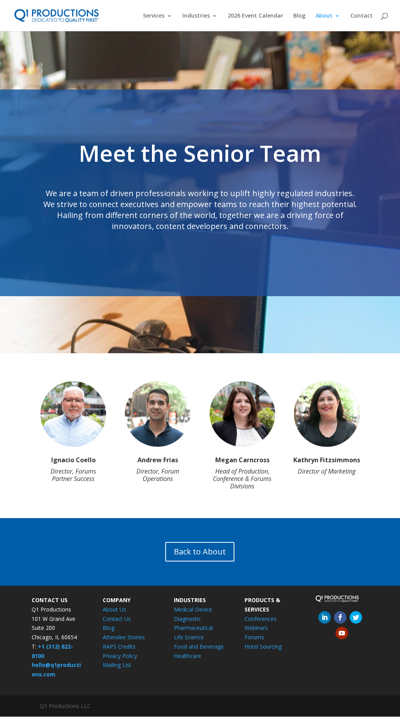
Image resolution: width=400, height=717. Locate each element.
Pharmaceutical (193, 627)
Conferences (261, 618)
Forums (254, 637)
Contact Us (117, 618)
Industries (196, 16)
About (324, 16)
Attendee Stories (124, 637)
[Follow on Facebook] (340, 617)
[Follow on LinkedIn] (324, 617)
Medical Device (193, 609)
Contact (361, 16)
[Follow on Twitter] (356, 617)
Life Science (189, 637)
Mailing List (117, 665)
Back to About (200, 551)
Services (153, 16)
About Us (114, 609)
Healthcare (187, 656)
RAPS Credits (119, 646)
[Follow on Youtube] (342, 633)
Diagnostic (187, 618)
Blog (299, 16)
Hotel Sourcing (263, 646)
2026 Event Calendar (255, 16)
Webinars (256, 627)
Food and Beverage (199, 646)
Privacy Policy (120, 656)
